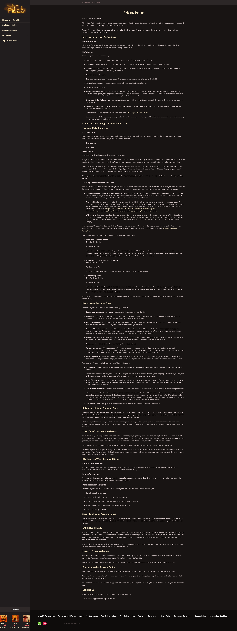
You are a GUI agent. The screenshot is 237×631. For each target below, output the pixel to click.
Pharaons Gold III (15, 627)
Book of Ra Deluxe (26, 627)
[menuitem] (27, 35)
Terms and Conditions (182, 616)
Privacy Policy (165, 616)
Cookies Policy (200, 616)
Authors (141, 616)
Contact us (152, 616)
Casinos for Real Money (88, 616)
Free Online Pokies (127, 616)
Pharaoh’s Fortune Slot (46, 616)
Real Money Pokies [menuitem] (9, 25)
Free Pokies (6, 35)
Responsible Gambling (218, 616)
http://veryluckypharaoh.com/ (137, 113)
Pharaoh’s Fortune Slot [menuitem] (11, 20)
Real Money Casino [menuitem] (9, 30)
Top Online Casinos (9, 41)
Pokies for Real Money (67, 616)
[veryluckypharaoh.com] (15, 9)
